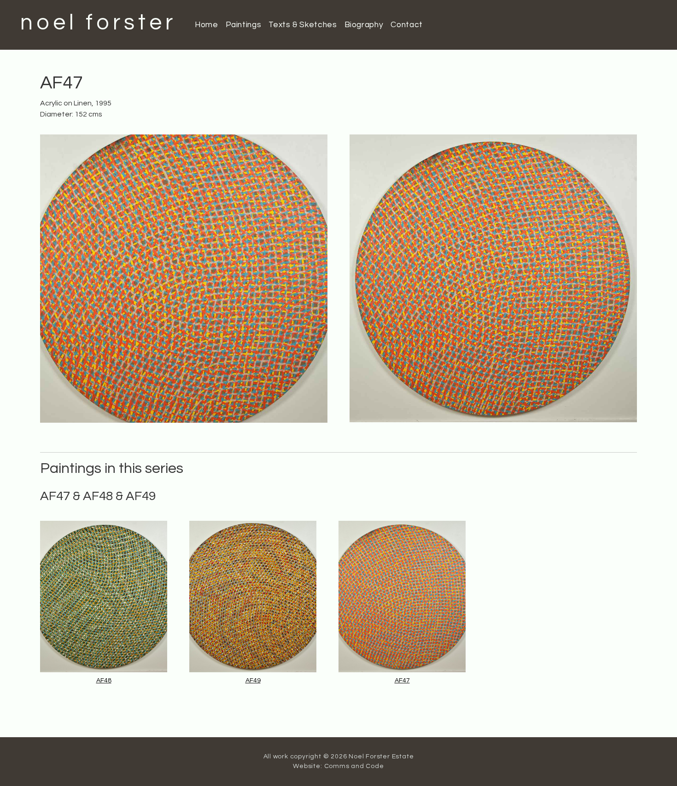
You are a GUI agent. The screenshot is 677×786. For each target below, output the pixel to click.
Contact (406, 25)
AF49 (253, 680)
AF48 (103, 680)
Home (206, 25)
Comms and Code (354, 766)
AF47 (402, 680)
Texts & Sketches (302, 25)
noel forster (98, 23)
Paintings (244, 25)
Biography (364, 25)
